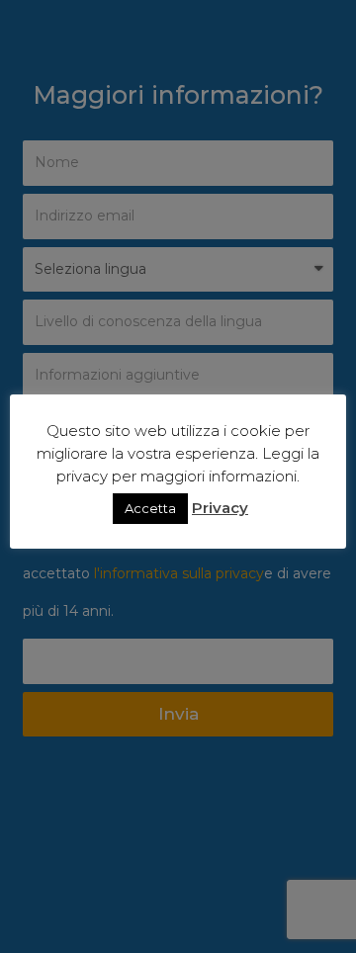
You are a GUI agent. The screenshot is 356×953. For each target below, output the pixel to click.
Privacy (220, 507)
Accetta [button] (150, 508)
